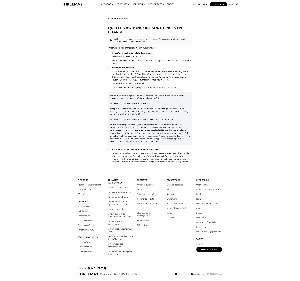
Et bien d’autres (144, 225)
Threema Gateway (86, 230)
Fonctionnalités (84, 206)
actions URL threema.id (146, 39)
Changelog (171, 217)
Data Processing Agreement (208, 231)
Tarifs (170, 4)
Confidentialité (84, 189)
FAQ (168, 189)
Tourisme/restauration (147, 203)
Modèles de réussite (175, 185)
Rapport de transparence (207, 189)
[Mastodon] (105, 268)
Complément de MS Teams (119, 192)
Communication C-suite (117, 197)
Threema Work (84, 215)
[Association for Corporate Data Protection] (214, 274)
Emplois (199, 194)
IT (138, 208)
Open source (202, 185)
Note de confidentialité (206, 222)
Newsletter (201, 217)
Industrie (141, 189)
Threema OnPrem (86, 225)
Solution (137, 4)
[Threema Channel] (88, 268)
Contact (199, 208)
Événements (172, 199)
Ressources (155, 4)
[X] (95, 268)
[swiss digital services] (198, 274)
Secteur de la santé (145, 194)
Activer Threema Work (176, 208)
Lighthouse (83, 211)
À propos (105, 4)
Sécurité (81, 194)
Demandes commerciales (207, 203)
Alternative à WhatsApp (117, 187)
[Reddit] (102, 268)
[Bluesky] (92, 268)
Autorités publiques (146, 185)
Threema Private (85, 220)
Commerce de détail (146, 199)
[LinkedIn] (98, 268)
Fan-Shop (200, 199)
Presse (199, 213)
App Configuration (175, 203)
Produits (121, 4)
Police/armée (143, 220)
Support (170, 194)
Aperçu (199, 244)
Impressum (201, 227)
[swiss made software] (182, 274)
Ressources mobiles (116, 209)
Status (169, 213)
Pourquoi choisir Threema (89, 185)
